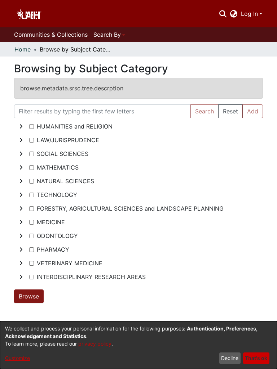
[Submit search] (222, 13)
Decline (229, 358)
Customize (17, 358)
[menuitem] (233, 13)
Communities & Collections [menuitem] (51, 34)
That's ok (256, 358)
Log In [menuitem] (249, 13)
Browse (29, 296)
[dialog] (138, 345)
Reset (230, 111)
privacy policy (94, 344)
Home (22, 49)
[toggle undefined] (21, 126)
